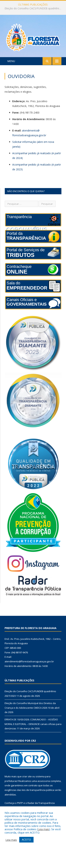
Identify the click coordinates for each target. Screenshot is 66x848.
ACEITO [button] (26, 839)
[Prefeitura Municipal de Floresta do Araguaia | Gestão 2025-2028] (33, 36)
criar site (27, 776)
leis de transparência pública (38, 790)
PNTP (20, 803)
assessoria (43, 781)
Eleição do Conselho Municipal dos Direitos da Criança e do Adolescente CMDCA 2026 (34, 8)
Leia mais (43, 829)
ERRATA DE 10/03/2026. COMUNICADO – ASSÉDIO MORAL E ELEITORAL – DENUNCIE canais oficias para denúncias (33, 724)
